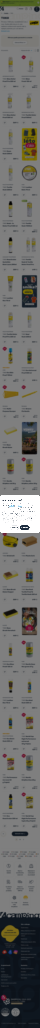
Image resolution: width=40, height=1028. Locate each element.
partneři (11, 506)
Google (20, 506)
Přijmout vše (24, 527)
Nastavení (15, 527)
